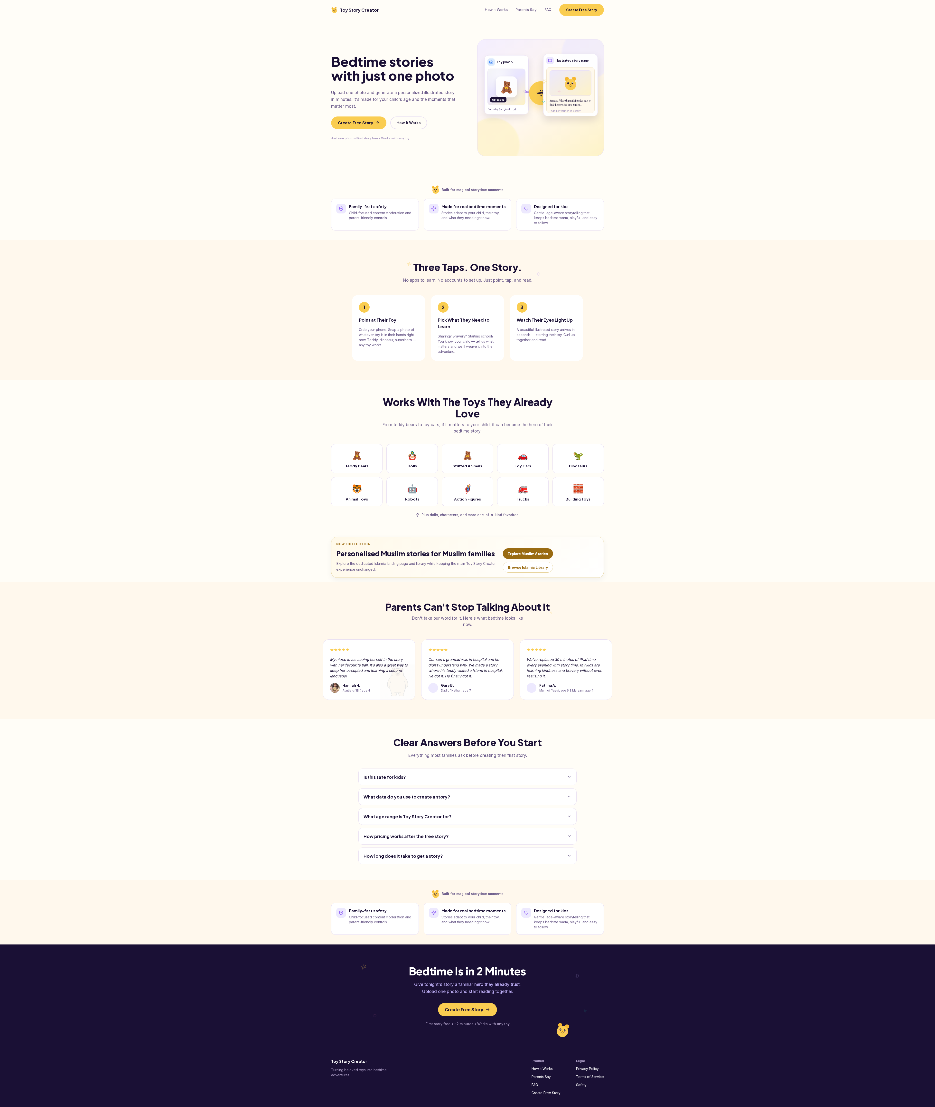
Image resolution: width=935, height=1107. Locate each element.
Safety (581, 1085)
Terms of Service (590, 1077)
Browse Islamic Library (528, 567)
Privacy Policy (587, 1069)
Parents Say (526, 9)
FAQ (548, 9)
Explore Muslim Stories (528, 554)
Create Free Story (581, 10)
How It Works (496, 9)
